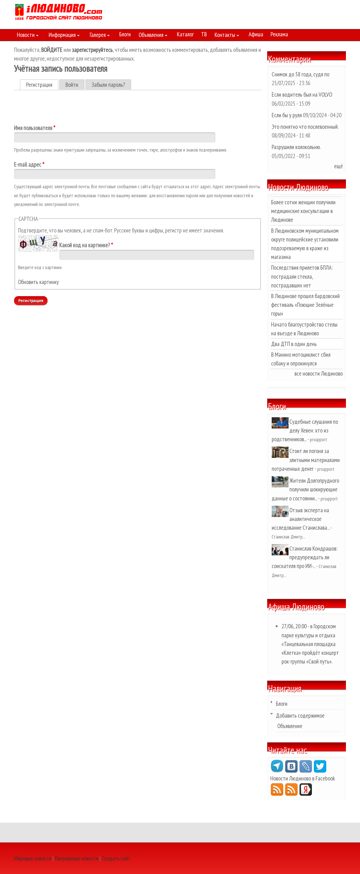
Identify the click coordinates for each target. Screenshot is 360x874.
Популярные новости (76, 858)
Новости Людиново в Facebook (302, 778)
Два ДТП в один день (294, 344)
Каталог (185, 34)
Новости (24, 36)
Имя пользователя (34, 128)
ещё (338, 166)
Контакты (223, 36)
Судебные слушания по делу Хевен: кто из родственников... (305, 430)
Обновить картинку (38, 282)
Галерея (96, 36)
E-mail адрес (29, 164)
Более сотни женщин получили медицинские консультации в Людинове (303, 210)
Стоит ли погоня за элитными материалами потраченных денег (306, 459)
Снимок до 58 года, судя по (300, 74)
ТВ (204, 34)
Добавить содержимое (300, 715)
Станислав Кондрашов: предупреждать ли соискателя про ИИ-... (305, 557)
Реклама (279, 34)
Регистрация (42, 84)
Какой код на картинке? (86, 245)
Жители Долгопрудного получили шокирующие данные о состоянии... (305, 489)
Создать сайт (116, 858)
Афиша (256, 34)
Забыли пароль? (108, 84)
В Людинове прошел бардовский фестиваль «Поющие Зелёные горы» (305, 304)
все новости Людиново (318, 373)
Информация (61, 36)
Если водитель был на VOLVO (302, 94)
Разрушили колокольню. (296, 147)
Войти (72, 84)
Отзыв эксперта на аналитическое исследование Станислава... (300, 518)
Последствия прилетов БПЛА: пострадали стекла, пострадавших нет (302, 276)
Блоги (125, 34)
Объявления (149, 36)
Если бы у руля (287, 115)
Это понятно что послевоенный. (305, 126)
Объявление (289, 726)
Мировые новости (32, 858)
